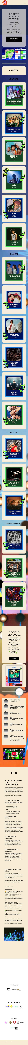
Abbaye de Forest (8, 889)
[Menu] (24, 2)
